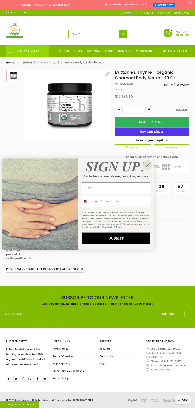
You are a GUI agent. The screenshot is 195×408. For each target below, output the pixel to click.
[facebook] (9, 379)
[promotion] (190, 3)
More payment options (152, 140)
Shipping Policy (61, 363)
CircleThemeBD (82, 400)
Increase (149, 109)
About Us (104, 348)
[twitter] (16, 379)
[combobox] (90, 201)
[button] (119, 109)
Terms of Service (63, 356)
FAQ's (102, 363)
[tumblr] (38, 379)
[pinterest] (23, 379)
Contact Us (106, 356)
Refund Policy (60, 378)
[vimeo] (45, 379)
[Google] (31, 379)
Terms (118, 227)
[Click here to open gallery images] (108, 74)
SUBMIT (116, 238)
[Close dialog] (147, 165)
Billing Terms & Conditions (68, 371)
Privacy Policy (60, 348)
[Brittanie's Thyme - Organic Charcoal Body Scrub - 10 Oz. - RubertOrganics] (13, 75)
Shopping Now (164, 4)
